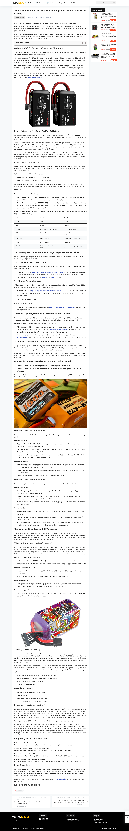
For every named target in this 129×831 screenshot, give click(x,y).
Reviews (80, 3)
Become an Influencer (100, 820)
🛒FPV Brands (52, 3)
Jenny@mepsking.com (73, 820)
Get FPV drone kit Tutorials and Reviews (33, 828)
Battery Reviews (20, 17)
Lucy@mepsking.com (72, 819)
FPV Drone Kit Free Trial (100, 822)
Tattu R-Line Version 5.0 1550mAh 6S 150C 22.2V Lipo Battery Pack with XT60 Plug (108, 15)
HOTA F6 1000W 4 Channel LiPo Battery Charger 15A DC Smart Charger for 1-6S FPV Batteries (108, 55)
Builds (73, 3)
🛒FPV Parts (29, 3)
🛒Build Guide (40, 3)
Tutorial (66, 3)
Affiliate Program (98, 819)
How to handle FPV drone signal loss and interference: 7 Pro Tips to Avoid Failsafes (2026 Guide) (69, 802)
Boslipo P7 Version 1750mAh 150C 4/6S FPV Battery (108, 45)
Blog (60, 3)
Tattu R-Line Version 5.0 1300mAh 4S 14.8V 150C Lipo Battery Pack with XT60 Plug (108, 36)
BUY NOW (112, 20)
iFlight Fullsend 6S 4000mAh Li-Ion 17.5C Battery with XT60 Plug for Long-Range (108, 26)
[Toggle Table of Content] (83, 43)
